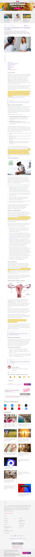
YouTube (8, 408)
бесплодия (13, 97)
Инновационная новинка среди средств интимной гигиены (10, 454)
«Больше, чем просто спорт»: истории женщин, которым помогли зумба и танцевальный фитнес (27, 20)
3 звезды (26, 25)
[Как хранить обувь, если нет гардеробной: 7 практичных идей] (24, 457)
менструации (14, 128)
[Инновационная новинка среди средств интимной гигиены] (10, 448)
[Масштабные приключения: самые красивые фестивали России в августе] (10, 433)
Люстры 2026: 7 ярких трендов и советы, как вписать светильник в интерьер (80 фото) (10, 487)
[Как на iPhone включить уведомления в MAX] (10, 461)
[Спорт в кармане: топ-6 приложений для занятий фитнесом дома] (10, 474)
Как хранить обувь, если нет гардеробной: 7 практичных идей (23, 460)
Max (28, 408)
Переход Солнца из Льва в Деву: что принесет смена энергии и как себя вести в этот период (23, 440)
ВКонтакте (15, 405)
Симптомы (9, 65)
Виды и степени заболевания (13, 63)
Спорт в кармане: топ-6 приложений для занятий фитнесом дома (9, 481)
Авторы (5, 524)
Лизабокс (21, 518)
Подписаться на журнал (8, 513)
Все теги (20, 527)
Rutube (29, 405)
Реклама (6, 520)
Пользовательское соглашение (7, 527)
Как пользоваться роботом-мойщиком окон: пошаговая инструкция (23, 454)
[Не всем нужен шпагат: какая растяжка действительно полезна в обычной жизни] (8, 16)
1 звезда (24, 25)
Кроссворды (21, 525)
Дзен (15, 408)
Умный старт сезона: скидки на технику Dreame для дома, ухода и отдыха (17, 20)
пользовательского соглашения (24, 396)
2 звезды (25, 25)
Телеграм (8, 405)
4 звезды (27, 25)
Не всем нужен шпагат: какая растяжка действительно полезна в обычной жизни (8, 20)
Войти (32, 1)
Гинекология (10, 380)
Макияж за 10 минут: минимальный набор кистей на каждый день (19, 362)
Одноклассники (22, 405)
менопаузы (10, 300)
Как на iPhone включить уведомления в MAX (9, 468)
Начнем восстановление (12, 69)
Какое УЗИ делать (11, 67)
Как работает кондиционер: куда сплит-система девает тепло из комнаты (23, 494)
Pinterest (22, 408)
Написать (28, 384)
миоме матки (10, 80)
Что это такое (10, 62)
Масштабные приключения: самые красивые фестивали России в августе (9, 439)
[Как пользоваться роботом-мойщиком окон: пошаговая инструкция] (24, 448)
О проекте (6, 518)
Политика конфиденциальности (8, 530)
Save (5, 50)
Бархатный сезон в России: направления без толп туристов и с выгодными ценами (24, 425)
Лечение (9, 68)
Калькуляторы (22, 523)
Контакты (6, 522)
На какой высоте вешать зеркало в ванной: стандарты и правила (24, 473)
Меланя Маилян (7, 25)
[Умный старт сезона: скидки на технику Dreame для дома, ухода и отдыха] (17, 16)
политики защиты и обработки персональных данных (12, 555)
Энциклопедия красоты (22, 521)
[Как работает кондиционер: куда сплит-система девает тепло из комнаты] (24, 488)
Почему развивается (11, 64)
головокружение (12, 237)
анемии (18, 235)
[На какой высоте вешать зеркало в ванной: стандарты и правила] (24, 470)
